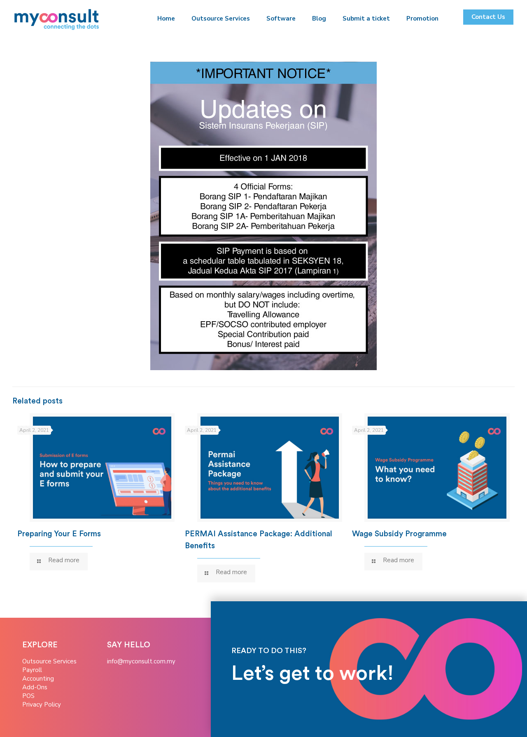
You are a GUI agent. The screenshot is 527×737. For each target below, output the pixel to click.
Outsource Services (49, 661)
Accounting (38, 678)
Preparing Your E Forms (59, 534)
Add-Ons (34, 687)
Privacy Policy (41, 704)
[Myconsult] (57, 18)
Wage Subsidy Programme (399, 534)
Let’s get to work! (312, 673)
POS (28, 696)
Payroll (32, 670)
